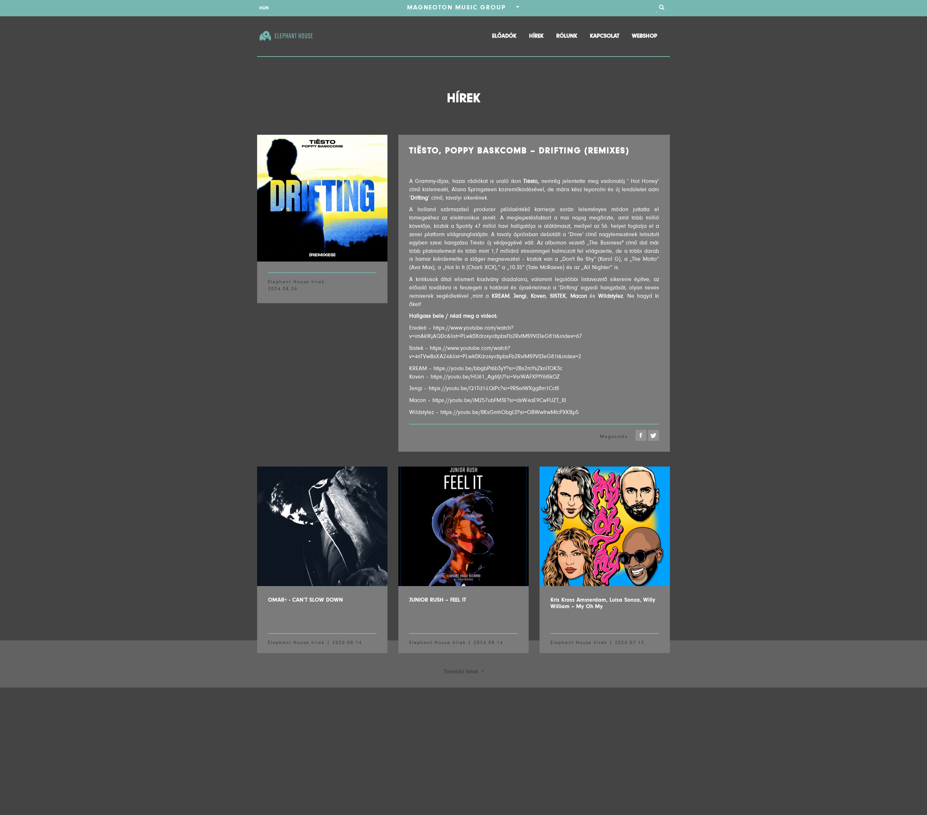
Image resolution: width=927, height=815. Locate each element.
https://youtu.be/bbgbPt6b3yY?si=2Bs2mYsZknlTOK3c (497, 368)
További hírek (463, 671)
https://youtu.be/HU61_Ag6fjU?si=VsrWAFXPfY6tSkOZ (495, 376)
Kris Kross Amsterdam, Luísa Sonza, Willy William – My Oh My (602, 603)
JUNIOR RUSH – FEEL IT (437, 600)
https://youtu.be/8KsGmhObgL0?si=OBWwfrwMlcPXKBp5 (509, 412)
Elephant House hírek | (299, 642)
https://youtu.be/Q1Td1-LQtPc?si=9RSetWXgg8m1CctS (494, 388)
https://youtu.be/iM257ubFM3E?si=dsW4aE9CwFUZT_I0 (499, 400)
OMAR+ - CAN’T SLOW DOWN (305, 600)
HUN (264, 8)
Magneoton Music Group (461, 7)
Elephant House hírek (296, 281)
